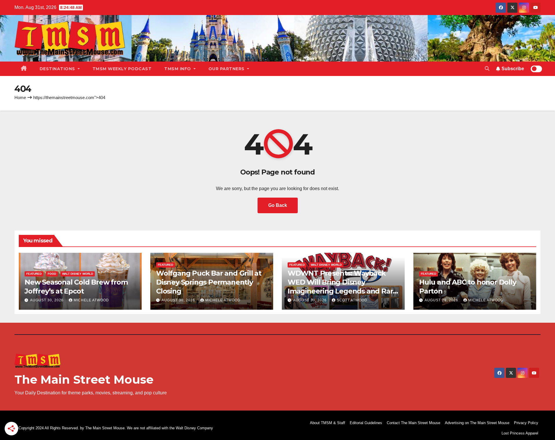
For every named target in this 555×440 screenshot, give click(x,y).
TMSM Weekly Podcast (122, 68)
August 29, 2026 (442, 300)
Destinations (58, 68)
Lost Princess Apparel (520, 433)
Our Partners (227, 68)
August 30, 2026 (47, 300)
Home (20, 97)
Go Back (277, 205)
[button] (487, 68)
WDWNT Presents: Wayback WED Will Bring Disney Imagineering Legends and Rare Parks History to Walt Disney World (342, 291)
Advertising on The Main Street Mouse (477, 423)
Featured (34, 273)
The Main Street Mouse (83, 379)
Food (52, 273)
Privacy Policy (526, 423)
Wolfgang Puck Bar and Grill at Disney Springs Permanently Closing (208, 282)
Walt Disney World (77, 273)
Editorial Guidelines (366, 423)
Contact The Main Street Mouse (413, 423)
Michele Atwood (91, 300)
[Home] (23, 69)
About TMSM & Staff (327, 423)
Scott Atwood (352, 300)
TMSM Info (178, 68)
